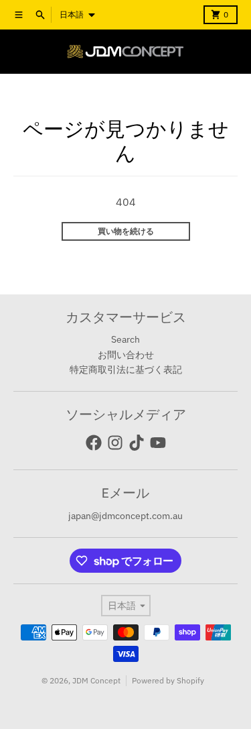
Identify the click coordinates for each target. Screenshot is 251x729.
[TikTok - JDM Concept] (137, 443)
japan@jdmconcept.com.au (125, 516)
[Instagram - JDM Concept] (115, 443)
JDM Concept (96, 680)
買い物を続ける (126, 231)
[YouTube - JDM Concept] (158, 443)
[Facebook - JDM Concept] (94, 443)
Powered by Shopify (168, 680)
